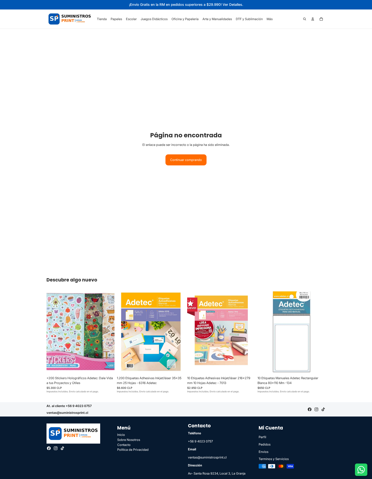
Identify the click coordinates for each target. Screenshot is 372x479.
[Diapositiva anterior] (52, 331)
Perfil (262, 437)
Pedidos (264, 444)
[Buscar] (304, 19)
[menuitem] (270, 19)
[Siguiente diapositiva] (109, 331)
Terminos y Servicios (274, 459)
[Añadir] (108, 368)
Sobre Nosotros (128, 440)
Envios (263, 452)
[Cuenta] (312, 19)
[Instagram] (316, 409)
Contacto (124, 445)
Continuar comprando (186, 160)
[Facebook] (309, 409)
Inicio (121, 435)
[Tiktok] (323, 409)
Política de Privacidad (133, 450)
